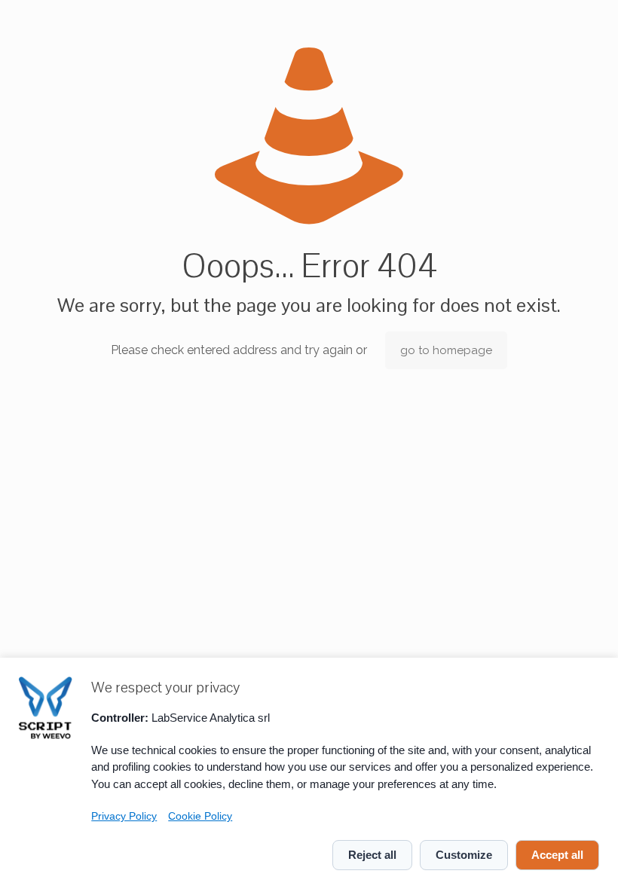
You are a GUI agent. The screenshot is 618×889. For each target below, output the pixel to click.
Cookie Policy (200, 816)
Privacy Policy (124, 816)
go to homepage (446, 350)
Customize (464, 854)
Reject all (372, 854)
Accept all (557, 854)
